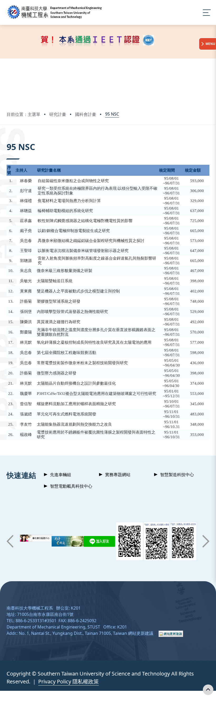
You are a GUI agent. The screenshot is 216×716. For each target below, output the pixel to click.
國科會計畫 (85, 114)
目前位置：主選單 (23, 114)
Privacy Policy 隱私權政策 (68, 681)
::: (8, 139)
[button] (10, 541)
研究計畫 (57, 114)
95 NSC (112, 114)
